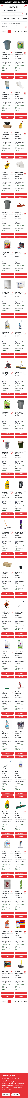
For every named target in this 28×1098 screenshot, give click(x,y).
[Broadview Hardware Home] (14, 7)
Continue (5, 1094)
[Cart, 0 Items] (25, 6)
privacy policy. (9, 1085)
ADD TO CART (7, 74)
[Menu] (2, 6)
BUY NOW (7, 77)
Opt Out (15, 1094)
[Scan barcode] (26, 14)
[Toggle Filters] (26, 27)
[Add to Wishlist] (11, 53)
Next (25, 31)
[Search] (22, 14)
